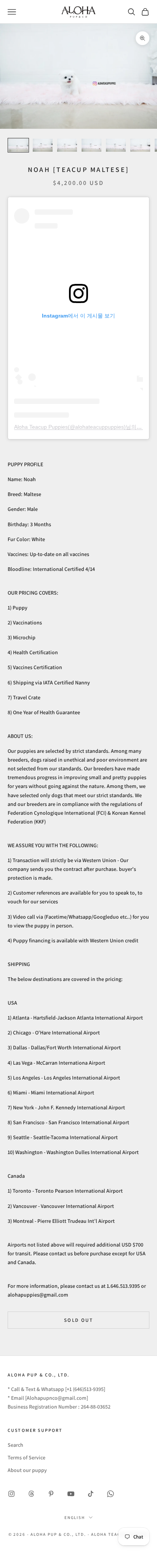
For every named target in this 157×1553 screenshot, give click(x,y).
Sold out (78, 1320)
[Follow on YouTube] (71, 1494)
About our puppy (27, 1470)
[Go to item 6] (140, 145)
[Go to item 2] (42, 145)
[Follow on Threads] (31, 1494)
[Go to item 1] (18, 145)
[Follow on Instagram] (11, 1494)
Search (15, 1444)
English (74, 1517)
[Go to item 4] (91, 145)
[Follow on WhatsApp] (110, 1494)
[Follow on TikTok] (91, 1494)
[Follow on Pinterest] (51, 1494)
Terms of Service (26, 1457)
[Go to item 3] (67, 145)
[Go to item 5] (116, 145)
